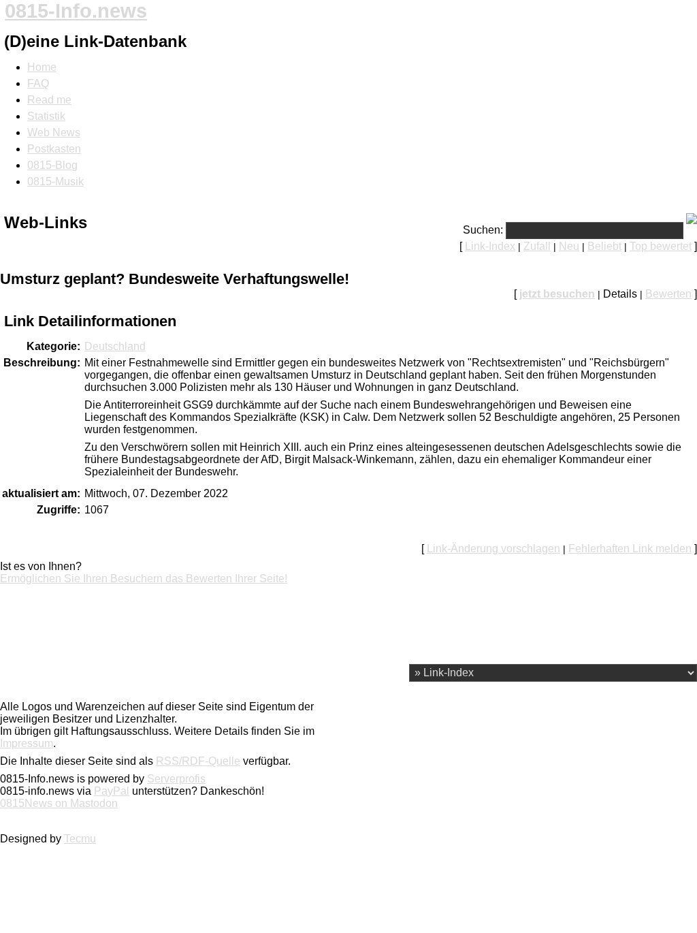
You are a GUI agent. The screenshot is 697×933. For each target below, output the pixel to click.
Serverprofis (176, 779)
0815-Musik (55, 181)
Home (41, 67)
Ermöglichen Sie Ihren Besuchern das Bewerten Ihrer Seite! (143, 578)
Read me (49, 100)
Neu (569, 246)
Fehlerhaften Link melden (630, 548)
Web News (53, 132)
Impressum (26, 743)
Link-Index (490, 246)
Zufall (537, 246)
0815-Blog (52, 165)
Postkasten (54, 149)
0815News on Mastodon (59, 803)
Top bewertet (661, 246)
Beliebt (604, 246)
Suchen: (483, 230)
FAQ (38, 83)
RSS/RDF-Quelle (198, 761)
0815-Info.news (76, 11)
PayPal (111, 791)
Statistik (46, 116)
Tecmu (80, 838)
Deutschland (115, 346)
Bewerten (668, 294)
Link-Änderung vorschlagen (493, 548)
